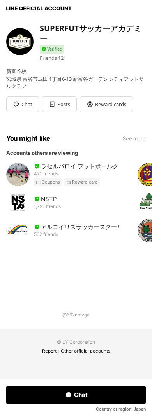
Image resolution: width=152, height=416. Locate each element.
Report (49, 351)
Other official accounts (85, 351)
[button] (59, 104)
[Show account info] (52, 49)
